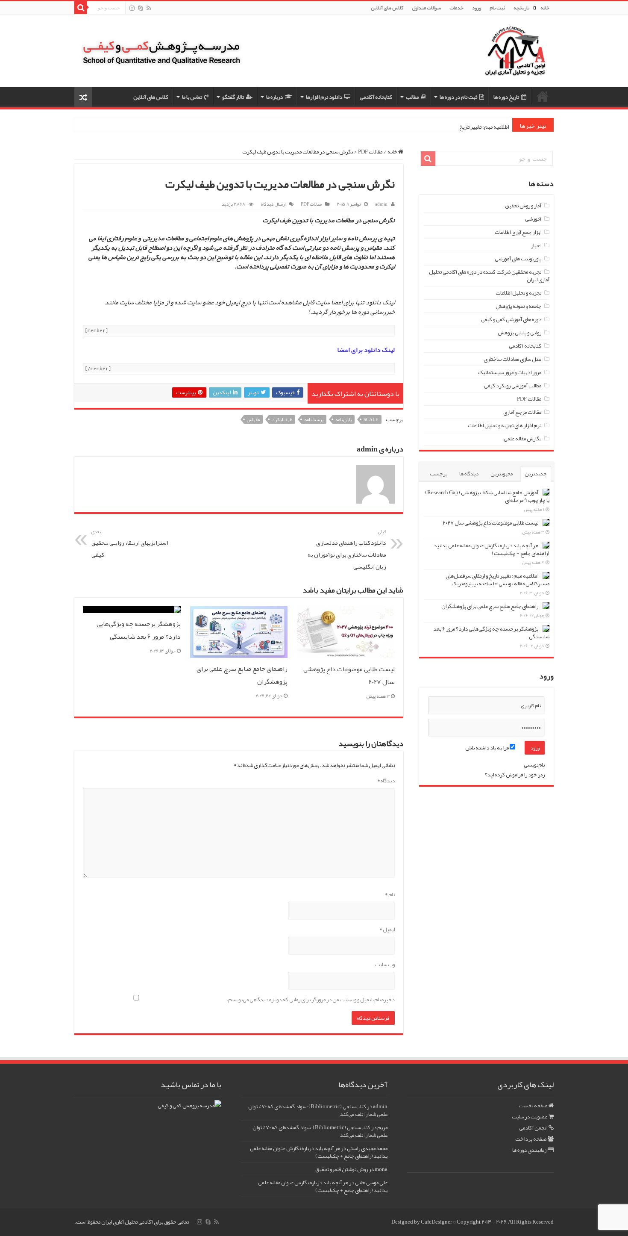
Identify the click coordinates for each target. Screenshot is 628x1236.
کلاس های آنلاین (387, 8)
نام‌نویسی (534, 764)
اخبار (536, 245)
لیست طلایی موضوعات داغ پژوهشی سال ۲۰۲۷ (490, 522)
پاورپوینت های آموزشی (518, 258)
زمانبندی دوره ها (529, 1150)
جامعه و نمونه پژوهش (518, 306)
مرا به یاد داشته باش (487, 747)
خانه (544, 8)
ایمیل (387, 929)
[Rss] (149, 8)
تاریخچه (521, 8)
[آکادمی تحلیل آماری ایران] (515, 56)
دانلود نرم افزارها (324, 97)
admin (381, 204)
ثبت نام (497, 8)
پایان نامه (343, 419)
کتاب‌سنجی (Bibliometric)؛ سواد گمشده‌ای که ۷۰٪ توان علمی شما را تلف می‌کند (317, 1110)
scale (371, 419)
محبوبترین (501, 473)
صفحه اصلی (542, 96)
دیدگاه (386, 780)
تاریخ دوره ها (506, 97)
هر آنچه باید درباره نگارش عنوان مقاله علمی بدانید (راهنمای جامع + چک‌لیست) (491, 549)
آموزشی (533, 218)
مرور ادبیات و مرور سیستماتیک (509, 372)
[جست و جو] (80, 7)
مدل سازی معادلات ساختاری (512, 359)
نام (390, 894)
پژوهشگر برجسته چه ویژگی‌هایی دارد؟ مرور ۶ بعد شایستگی (139, 630)
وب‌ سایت (385, 964)
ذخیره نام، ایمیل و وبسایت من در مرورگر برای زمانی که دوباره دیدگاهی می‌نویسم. (310, 999)
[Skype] (140, 8)
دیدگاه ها (468, 473)
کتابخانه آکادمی (376, 97)
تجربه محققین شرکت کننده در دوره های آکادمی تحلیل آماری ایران (489, 275)
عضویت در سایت (529, 1116)
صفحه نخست (533, 1105)
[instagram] (132, 8)
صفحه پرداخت (530, 1139)
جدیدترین (536, 473)
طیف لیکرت (282, 419)
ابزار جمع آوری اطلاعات (518, 232)
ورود (476, 8)
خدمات (456, 8)
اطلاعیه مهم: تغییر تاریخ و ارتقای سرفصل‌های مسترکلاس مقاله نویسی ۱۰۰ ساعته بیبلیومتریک (497, 579)
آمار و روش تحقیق (523, 205)
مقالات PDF (370, 151)
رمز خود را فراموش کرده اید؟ (515, 774)
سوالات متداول (426, 8)
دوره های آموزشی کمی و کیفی (511, 319)
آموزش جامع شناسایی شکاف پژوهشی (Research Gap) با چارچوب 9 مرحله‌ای (487, 496)
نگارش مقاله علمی (522, 438)
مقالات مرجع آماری (522, 412)
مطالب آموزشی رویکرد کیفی (512, 385)
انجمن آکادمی (533, 1127)
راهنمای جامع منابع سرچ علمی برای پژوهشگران (489, 606)
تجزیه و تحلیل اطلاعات (518, 292)
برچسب (438, 473)
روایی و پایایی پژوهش (519, 332)
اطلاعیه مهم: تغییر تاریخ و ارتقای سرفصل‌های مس (457, 127)
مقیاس (253, 419)
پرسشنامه (313, 419)
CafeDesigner (437, 1221)
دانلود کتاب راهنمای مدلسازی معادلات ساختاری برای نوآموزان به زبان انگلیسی (347, 549)
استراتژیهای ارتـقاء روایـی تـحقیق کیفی (129, 543)
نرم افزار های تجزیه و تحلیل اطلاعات (504, 425)
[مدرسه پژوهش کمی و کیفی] (161, 46)
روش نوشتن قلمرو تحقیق (341, 1169)
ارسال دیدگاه (273, 204)
